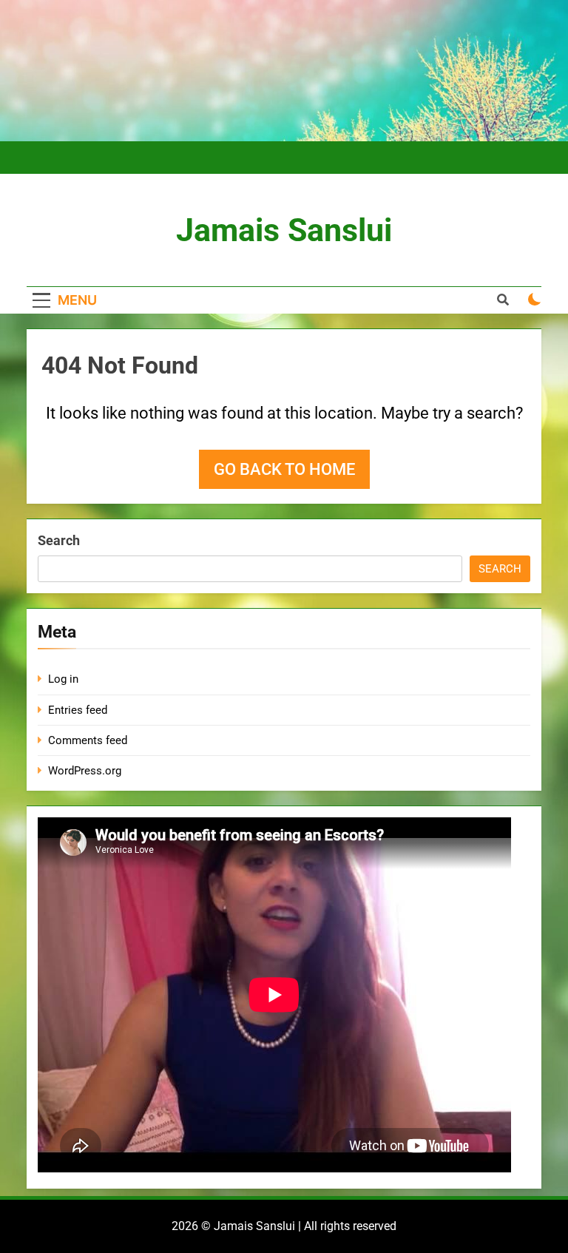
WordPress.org (84, 770)
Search (59, 540)
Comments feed (87, 740)
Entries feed (77, 710)
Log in (63, 679)
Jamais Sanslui (284, 230)
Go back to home (284, 469)
